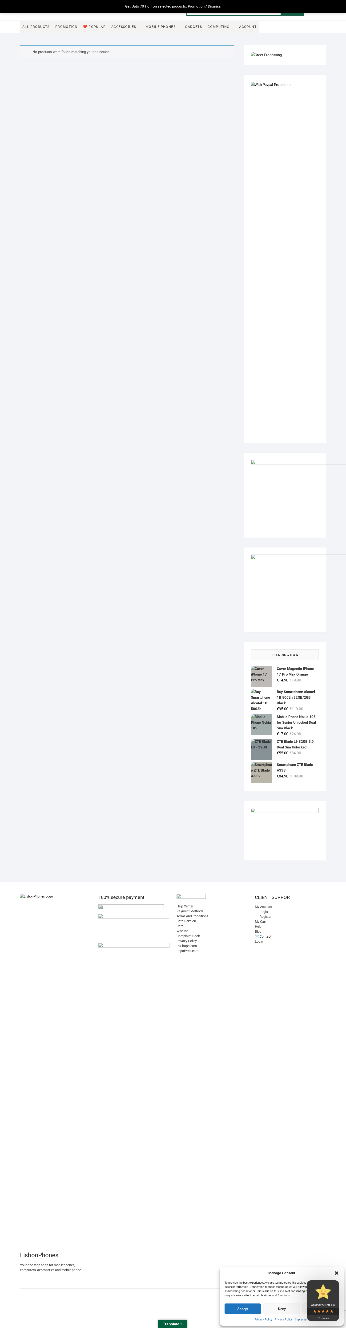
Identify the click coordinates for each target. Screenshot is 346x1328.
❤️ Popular (94, 27)
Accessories (123, 27)
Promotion (66, 27)
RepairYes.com (187, 951)
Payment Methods (190, 911)
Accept (242, 1309)
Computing (219, 27)
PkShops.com (187, 946)
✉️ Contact (263, 936)
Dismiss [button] (214, 6)
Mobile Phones (161, 27)
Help (258, 926)
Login (259, 941)
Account (248, 27)
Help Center (185, 906)
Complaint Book (188, 936)
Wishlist (182, 931)
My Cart (260, 921)
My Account (263, 907)
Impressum (302, 1319)
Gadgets (193, 27)
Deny (282, 1309)
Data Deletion (186, 921)
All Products (36, 27)
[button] (336, 1273)
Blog (258, 931)
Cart (180, 926)
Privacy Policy (263, 1319)
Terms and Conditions (192, 916)
